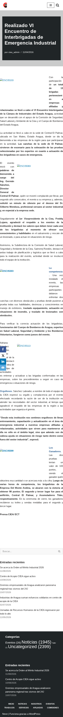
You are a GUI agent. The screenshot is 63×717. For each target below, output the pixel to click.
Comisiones (53, 708)
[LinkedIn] (3, 361)
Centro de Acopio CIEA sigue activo (17, 576)
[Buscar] (57, 5)
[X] (3, 355)
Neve (5, 714)
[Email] (3, 368)
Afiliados (38, 708)
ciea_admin (14, 52)
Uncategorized (29, 646)
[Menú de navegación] (50, 5)
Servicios (24, 708)
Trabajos (9, 708)
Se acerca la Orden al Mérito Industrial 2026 (22, 567)
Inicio (11, 704)
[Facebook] (3, 349)
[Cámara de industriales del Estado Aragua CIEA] (5, 5)
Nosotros (36, 704)
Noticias (36, 642)
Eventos (13, 642)
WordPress (34, 714)
